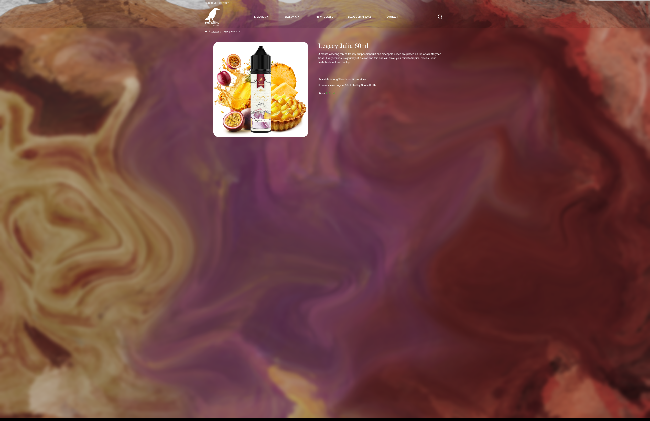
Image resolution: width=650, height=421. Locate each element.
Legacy (215, 31)
